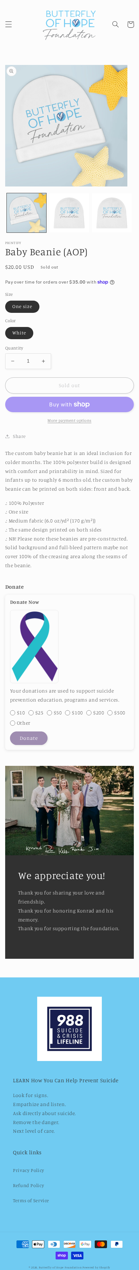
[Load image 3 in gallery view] (112, 212)
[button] (8, 24)
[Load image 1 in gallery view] (26, 212)
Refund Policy (28, 1185)
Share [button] (19, 436)
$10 (21, 713)
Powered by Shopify (96, 1267)
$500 (119, 713)
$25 (39, 713)
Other (23, 723)
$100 (77, 713)
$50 (58, 713)
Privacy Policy (28, 1170)
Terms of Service (31, 1200)
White (19, 332)
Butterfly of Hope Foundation (60, 1267)
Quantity (14, 347)
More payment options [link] (69, 420)
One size (22, 306)
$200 (98, 713)
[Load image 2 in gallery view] (69, 212)
